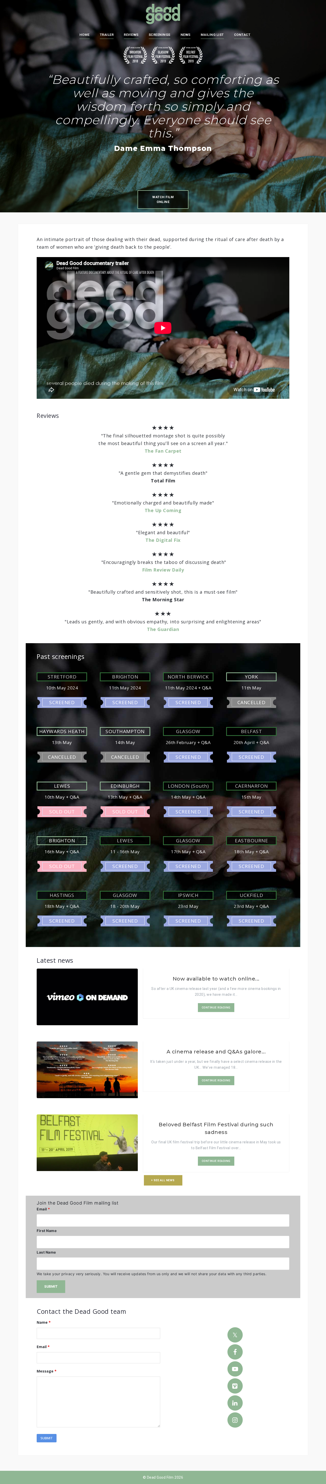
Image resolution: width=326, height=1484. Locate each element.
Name (44, 1322)
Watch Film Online (163, 199)
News (186, 35)
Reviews (131, 35)
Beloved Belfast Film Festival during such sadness (216, 1128)
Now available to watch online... (216, 979)
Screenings (159, 35)
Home (84, 35)
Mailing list (212, 35)
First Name (47, 1230)
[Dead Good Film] (163, 14)
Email (43, 1209)
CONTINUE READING (216, 1007)
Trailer (107, 35)
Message (47, 1371)
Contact (242, 35)
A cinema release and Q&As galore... (216, 1052)
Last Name (46, 1252)
